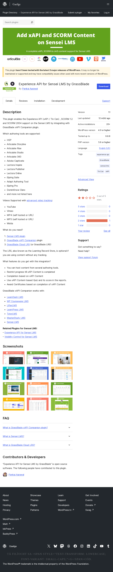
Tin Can (100, 171)
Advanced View (86, 179)
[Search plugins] (32, 22)
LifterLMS (12, 305)
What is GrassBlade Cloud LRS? (19, 445)
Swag (89, 510)
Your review (84, 230)
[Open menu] (108, 4)
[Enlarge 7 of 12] (20, 385)
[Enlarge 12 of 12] (69, 401)
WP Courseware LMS (18, 301)
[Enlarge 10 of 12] (20, 401)
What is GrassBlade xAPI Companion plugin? (25, 427)
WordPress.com (12, 519)
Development (58, 100)
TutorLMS (12, 313)
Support (106, 100)
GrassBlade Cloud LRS (18, 244)
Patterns (34, 510)
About (6, 495)
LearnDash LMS (15, 297)
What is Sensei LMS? (13, 436)
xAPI (107, 171)
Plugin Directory (10, 12)
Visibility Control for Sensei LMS (21, 336)
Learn (61, 495)
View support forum (88, 257)
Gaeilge (13, 546)
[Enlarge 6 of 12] (69, 370)
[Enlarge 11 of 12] (45, 401)
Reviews (23, 100)
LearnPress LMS (15, 309)
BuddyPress (10, 533)
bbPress (8, 528)
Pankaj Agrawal (30, 88)
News (6, 500)
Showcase (35, 495)
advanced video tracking (39, 200)
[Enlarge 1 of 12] (20, 355)
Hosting (7, 505)
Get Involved (92, 495)
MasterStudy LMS (16, 317)
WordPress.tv (66, 510)
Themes (34, 500)
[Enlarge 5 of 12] (45, 370)
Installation (39, 100)
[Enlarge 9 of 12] (69, 385)
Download (103, 86)
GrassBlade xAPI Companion (21, 240)
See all (107, 230)
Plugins (33, 505)
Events (88, 500)
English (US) (104, 148)
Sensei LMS (13, 322)
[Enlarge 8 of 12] (45, 385)
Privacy (6, 510)
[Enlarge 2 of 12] (45, 355)
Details (9, 100)
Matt (6, 524)
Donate (90, 505)
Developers (63, 505)
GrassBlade (104, 160)
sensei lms (104, 166)
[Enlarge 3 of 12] (69, 355)
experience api (103, 154)
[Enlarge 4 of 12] (20, 370)
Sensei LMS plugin (16, 236)
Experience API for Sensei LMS (20, 332)
